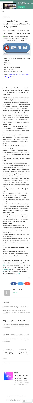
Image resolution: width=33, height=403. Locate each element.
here (4, 265)
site (3, 271)
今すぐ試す (21, 7)
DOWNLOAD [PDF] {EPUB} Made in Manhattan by (17, 307)
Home (3, 11)
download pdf (6, 269)
